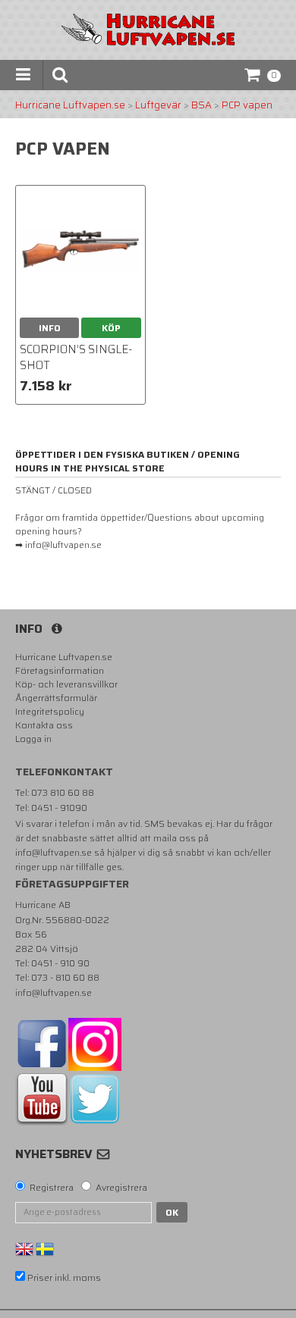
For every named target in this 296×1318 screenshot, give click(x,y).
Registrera (52, 1187)
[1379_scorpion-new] (80, 250)
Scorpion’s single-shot (76, 357)
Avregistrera (121, 1187)
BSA (201, 105)
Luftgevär (158, 105)
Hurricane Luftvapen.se (70, 105)
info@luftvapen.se (53, 852)
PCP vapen (247, 105)
